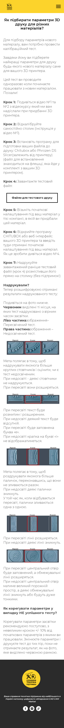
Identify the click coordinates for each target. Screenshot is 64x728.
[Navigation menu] (58, 6)
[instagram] (32, 710)
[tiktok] (38, 710)
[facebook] (25, 710)
